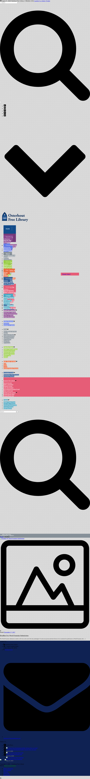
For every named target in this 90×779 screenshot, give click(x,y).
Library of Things (8, 315)
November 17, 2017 (9, 632)
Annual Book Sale (9, 396)
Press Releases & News (9, 256)
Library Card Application (8, 266)
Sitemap (6, 772)
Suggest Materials (7, 307)
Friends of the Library (10, 392)
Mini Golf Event (8, 391)
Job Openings (7, 340)
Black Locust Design (10, 765)
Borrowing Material (9, 352)
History (6, 259)
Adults (5, 367)
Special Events (9, 291)
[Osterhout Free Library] (15, 223)
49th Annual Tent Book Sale (14, 754)
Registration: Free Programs (9, 283)
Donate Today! (66, 274)
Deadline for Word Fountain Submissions (14, 635)
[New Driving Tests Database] (15, 757)
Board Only (7, 775)
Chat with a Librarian (8, 301)
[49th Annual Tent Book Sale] (14, 753)
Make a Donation (10, 292)
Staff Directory (8, 408)
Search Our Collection (7, 241)
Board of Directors (9, 338)
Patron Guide (7, 355)
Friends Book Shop (9, 394)
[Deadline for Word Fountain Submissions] (45, 584)
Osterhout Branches (9, 336)
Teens (6, 276)
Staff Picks (6, 341)
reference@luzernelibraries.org (12, 738)
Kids (5, 274)
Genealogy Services (9, 354)
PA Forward (7, 343)
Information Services (9, 351)
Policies (6, 357)
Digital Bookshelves (9, 317)
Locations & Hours (9, 335)
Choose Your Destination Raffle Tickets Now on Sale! (21, 749)
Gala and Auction (8, 387)
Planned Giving (8, 386)
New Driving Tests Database (14, 759)
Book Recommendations (10, 244)
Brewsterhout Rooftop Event (12, 389)
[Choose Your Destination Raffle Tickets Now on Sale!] (22, 748)
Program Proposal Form (9, 304)
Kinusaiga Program (9, 376)
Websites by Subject (8, 251)
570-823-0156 (9, 649)
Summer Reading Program (11, 368)
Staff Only (6, 773)
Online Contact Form (9, 298)
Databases (7, 249)
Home (1, 537)
